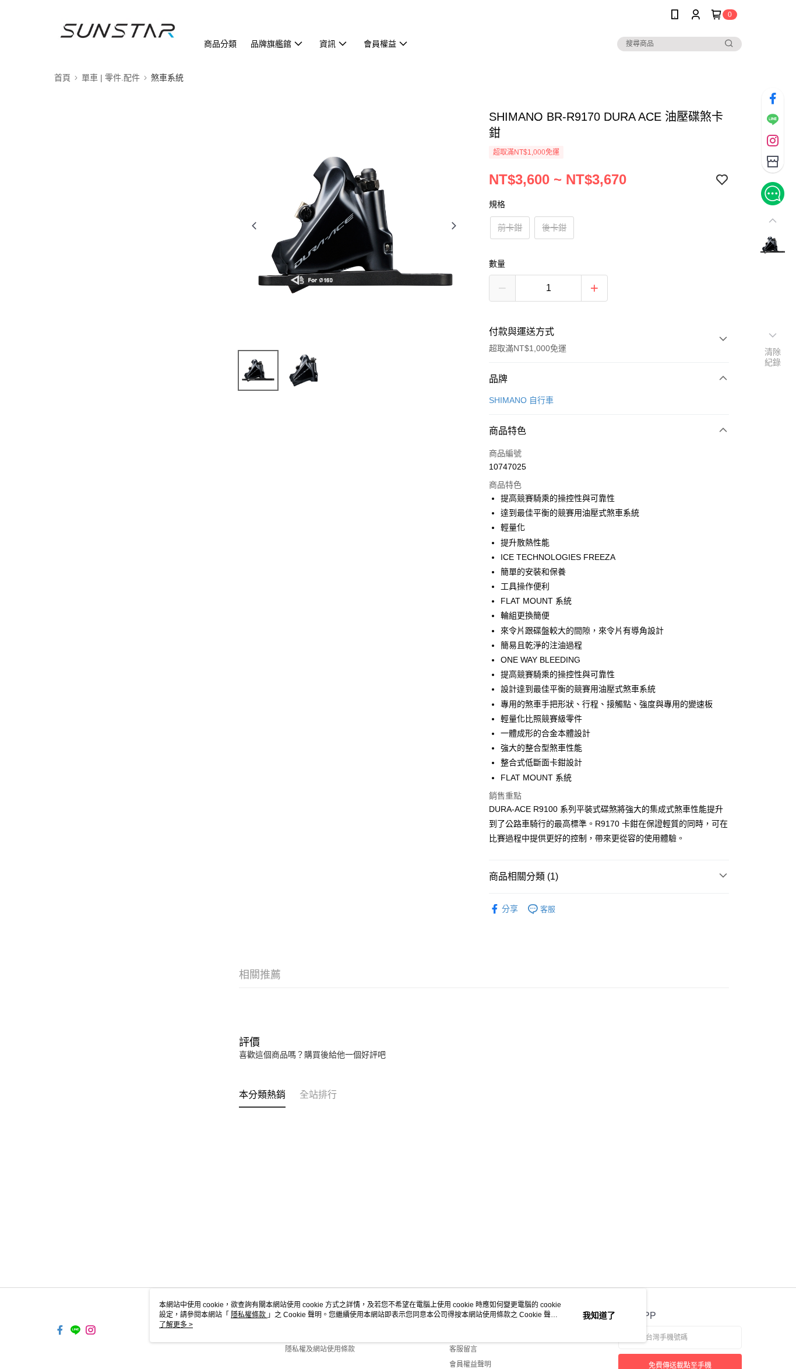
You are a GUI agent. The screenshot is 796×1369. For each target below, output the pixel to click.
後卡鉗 (554, 227)
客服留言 (463, 1349)
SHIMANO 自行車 (521, 400)
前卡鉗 (510, 227)
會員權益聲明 (470, 1364)
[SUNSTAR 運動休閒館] (119, 31)
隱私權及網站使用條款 (320, 1349)
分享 (510, 908)
